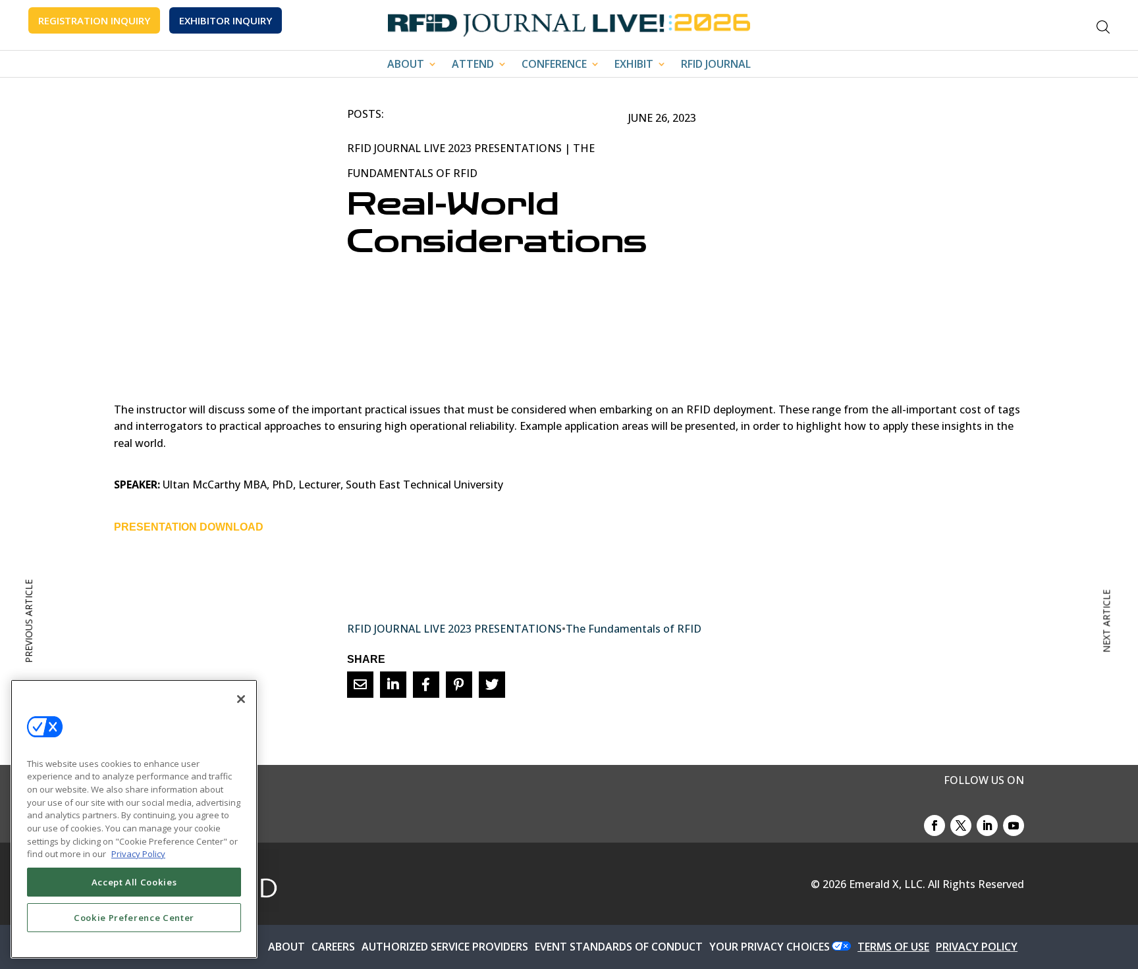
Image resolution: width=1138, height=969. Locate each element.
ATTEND (473, 65)
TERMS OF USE (893, 946)
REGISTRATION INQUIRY (94, 20)
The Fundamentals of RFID (633, 628)
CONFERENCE (554, 65)
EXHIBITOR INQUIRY (225, 20)
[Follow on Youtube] (1013, 825)
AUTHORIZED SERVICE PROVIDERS (445, 946)
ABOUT (405, 65)
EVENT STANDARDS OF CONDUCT (619, 946)
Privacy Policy (138, 854)
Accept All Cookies (134, 882)
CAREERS (333, 946)
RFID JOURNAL (716, 65)
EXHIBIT (633, 65)
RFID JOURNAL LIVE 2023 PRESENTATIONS (454, 148)
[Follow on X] (960, 825)
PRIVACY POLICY (976, 946)
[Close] (241, 699)
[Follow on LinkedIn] (987, 825)
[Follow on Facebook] (934, 825)
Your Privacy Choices (769, 946)
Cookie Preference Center (134, 918)
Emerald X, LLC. (887, 884)
